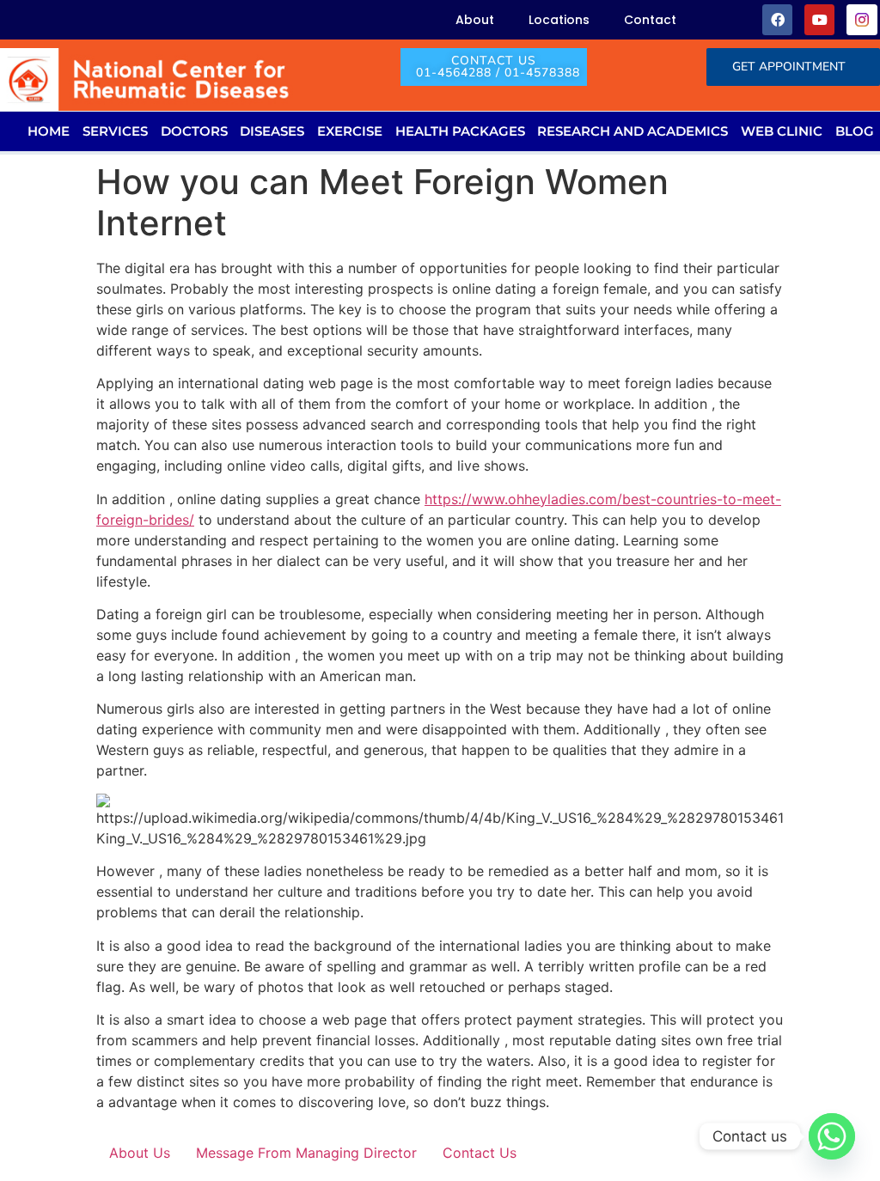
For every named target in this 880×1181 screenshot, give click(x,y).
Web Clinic (781, 131)
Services (115, 131)
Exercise (349, 131)
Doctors (194, 131)
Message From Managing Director (306, 1152)
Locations (559, 19)
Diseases (272, 131)
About (474, 19)
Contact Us (479, 1152)
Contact (650, 19)
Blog (854, 131)
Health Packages (460, 131)
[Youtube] (819, 19)
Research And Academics (632, 131)
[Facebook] (777, 19)
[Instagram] (861, 19)
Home (49, 131)
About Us (139, 1152)
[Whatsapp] (832, 1136)
